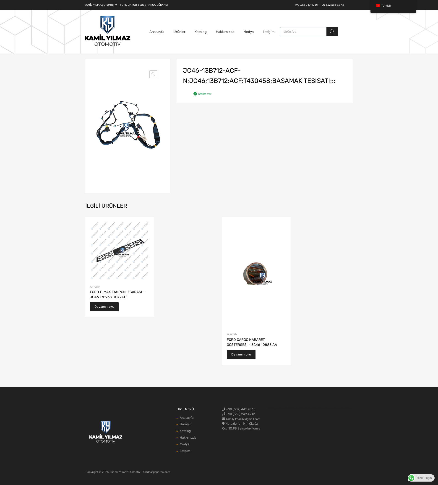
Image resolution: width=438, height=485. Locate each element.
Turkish (386, 5)
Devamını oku (104, 307)
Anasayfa (156, 32)
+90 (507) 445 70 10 (240, 409)
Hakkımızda (225, 32)
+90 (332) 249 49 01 (240, 414)
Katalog (201, 32)
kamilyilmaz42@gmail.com (243, 419)
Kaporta (95, 286)
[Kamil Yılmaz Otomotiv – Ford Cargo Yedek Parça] (107, 45)
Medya (248, 32)
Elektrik (232, 334)
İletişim (268, 32)
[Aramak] (332, 31)
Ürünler (179, 32)
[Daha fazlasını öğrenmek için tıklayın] (106, 432)
